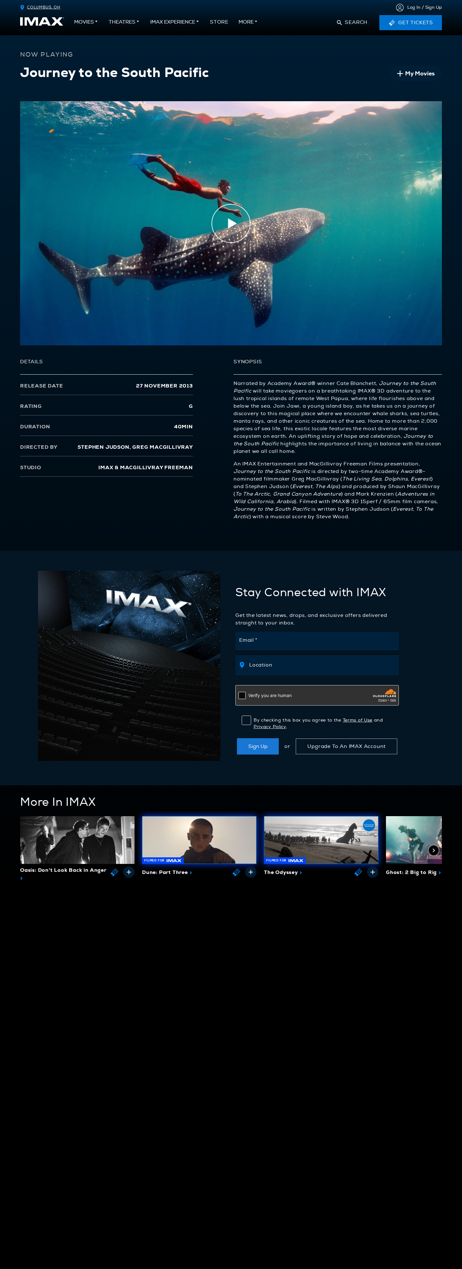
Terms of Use (357, 720)
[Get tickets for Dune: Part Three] (236, 872)
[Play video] (231, 223)
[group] (77, 850)
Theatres (122, 22)
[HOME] (42, 21)
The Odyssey (283, 872)
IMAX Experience (172, 22)
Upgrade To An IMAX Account (346, 746)
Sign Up (257, 746)
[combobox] (320, 665)
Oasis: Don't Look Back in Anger (63, 874)
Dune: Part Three (167, 872)
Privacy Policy (270, 726)
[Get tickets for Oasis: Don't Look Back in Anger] (114, 872)
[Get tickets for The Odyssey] (358, 872)
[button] (352, 22)
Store (219, 24)
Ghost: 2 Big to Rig (413, 872)
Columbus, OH (43, 7)
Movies (84, 22)
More (246, 22)
